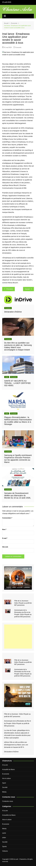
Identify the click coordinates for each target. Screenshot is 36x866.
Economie (18, 47)
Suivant (27, 289)
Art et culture (6, 778)
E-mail (4, 538)
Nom (4, 529)
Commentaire (7, 518)
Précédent (9, 289)
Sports (4, 846)
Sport (4, 783)
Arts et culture (7, 819)
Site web (5, 547)
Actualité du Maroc (8, 769)
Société (4, 787)
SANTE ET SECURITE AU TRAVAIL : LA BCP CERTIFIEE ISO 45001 (17, 383)
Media (4, 792)
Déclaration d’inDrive (13, 312)
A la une (5, 765)
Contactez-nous (7, 801)
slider (6, 377)
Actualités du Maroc (9, 815)
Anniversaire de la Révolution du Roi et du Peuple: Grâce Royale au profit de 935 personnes (17, 723)
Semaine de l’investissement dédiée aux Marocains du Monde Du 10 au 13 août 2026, (17, 495)
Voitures (5, 851)
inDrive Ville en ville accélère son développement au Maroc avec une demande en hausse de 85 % (16, 744)
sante (4, 833)
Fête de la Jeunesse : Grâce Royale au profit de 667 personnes (23, 603)
